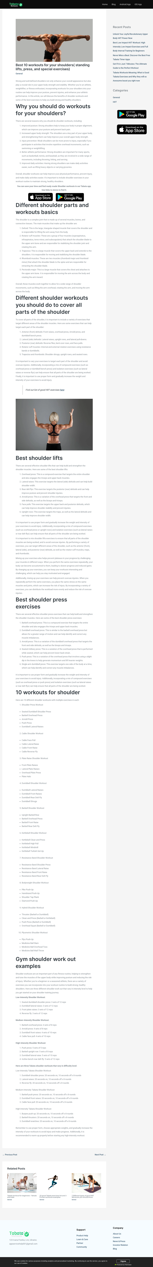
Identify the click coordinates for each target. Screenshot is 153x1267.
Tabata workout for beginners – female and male (22, 1196)
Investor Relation (120, 1245)
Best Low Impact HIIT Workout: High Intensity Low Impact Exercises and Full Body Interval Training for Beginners (130, 46)
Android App (125, 4)
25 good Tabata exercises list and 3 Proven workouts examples (53, 1196)
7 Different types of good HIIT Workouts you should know (83, 1196)
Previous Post (9, 1154)
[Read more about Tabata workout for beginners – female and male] (22, 1183)
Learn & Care (82, 1239)
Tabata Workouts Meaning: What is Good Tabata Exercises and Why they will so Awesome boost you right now (131, 76)
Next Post (100, 1154)
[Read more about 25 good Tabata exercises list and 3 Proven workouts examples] (54, 1183)
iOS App (138, 4)
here (62, 390)
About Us (117, 1234)
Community (81, 1247)
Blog (114, 4)
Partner (79, 1243)
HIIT (115, 102)
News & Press (119, 1241)
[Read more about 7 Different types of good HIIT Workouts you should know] (86, 1183)
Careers (116, 1237)
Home (105, 4)
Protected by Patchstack (124, 1265)
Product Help (82, 1235)
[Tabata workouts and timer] (16, 4)
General (19, 73)
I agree (123, 1261)
